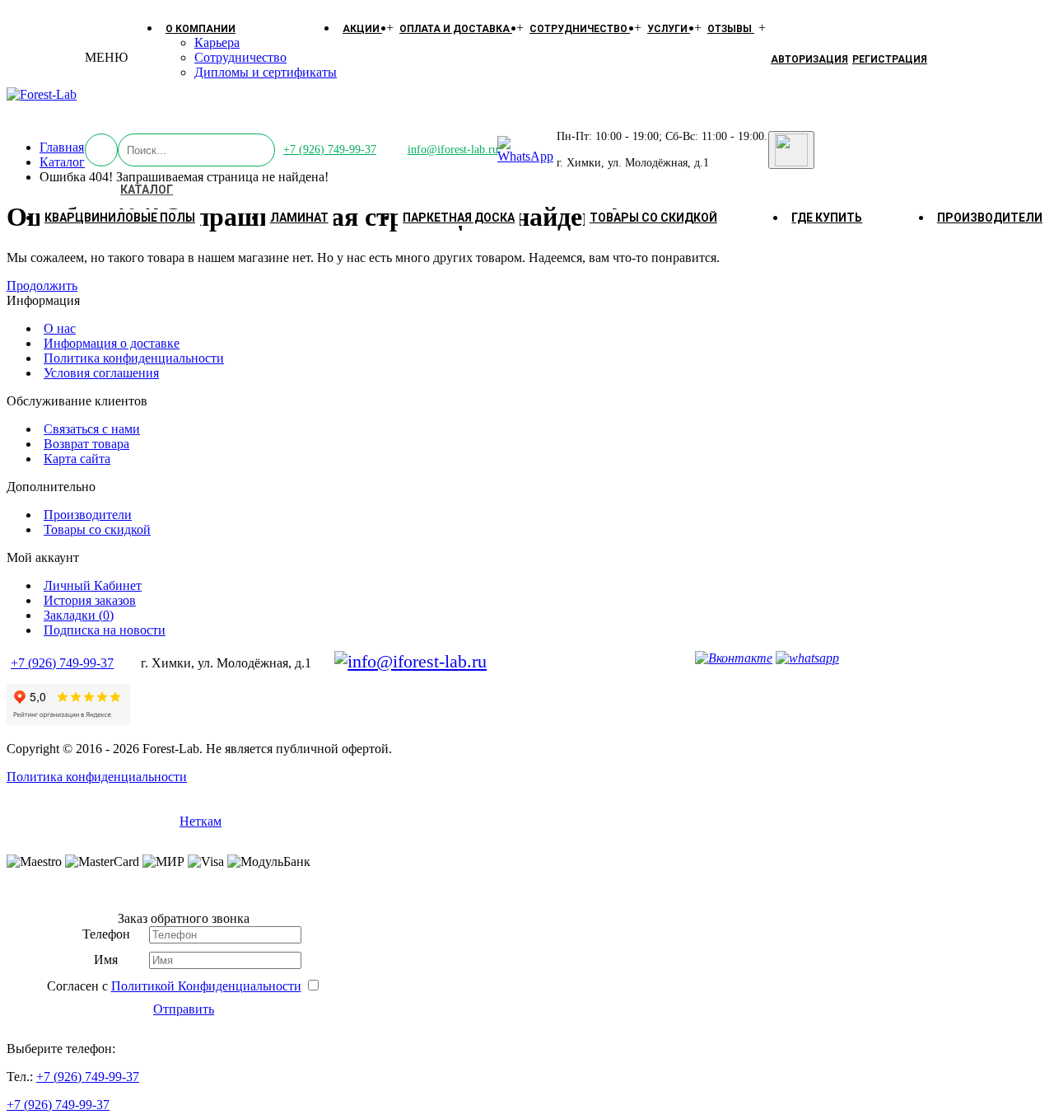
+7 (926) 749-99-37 (329, 149)
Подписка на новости (105, 630)
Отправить (183, 1009)
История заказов (90, 600)
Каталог (146, 189)
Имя (106, 960)
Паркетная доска (459, 217)
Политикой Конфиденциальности (206, 986)
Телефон (106, 934)
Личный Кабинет (93, 585)
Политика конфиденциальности (134, 358)
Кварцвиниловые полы (119, 217)
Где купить (826, 217)
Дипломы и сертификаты (265, 72)
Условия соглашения (101, 373)
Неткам (201, 821)
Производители (989, 217)
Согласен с (174, 986)
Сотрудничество (240, 57)
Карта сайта (77, 459)
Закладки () (79, 615)
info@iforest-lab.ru (453, 149)
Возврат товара (86, 444)
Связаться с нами (92, 429)
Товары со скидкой (653, 217)
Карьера (217, 42)
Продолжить (42, 286)
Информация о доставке (112, 343)
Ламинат (299, 217)
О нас (60, 328)
